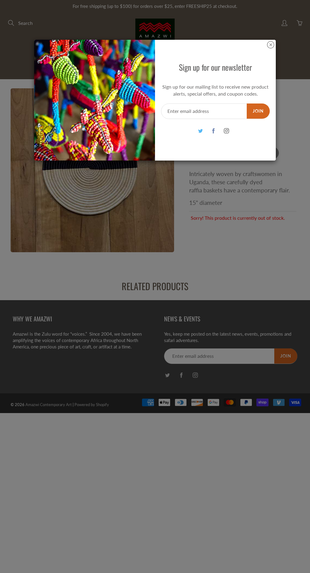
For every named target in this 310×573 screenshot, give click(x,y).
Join (258, 111)
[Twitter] (200, 131)
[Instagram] (226, 131)
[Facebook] (213, 131)
